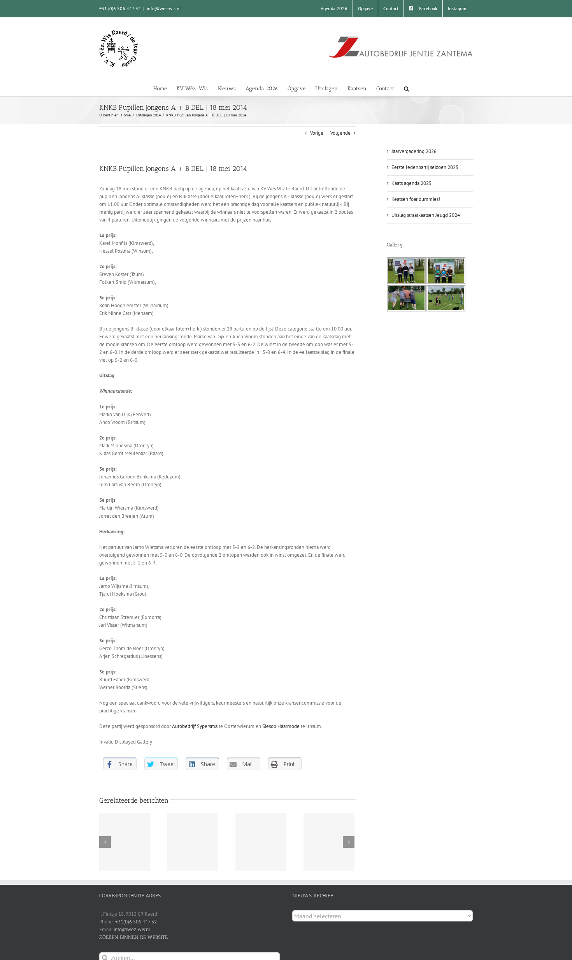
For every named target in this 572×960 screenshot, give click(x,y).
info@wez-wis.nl (164, 8)
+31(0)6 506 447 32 (136, 921)
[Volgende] (348, 842)
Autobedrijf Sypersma (195, 726)
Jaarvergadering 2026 (414, 151)
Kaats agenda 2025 (411, 183)
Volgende (340, 133)
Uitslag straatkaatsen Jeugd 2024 (425, 215)
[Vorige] (105, 842)
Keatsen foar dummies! (415, 199)
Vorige (316, 133)
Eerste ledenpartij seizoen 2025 (424, 167)
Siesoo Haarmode (281, 726)
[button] (406, 88)
